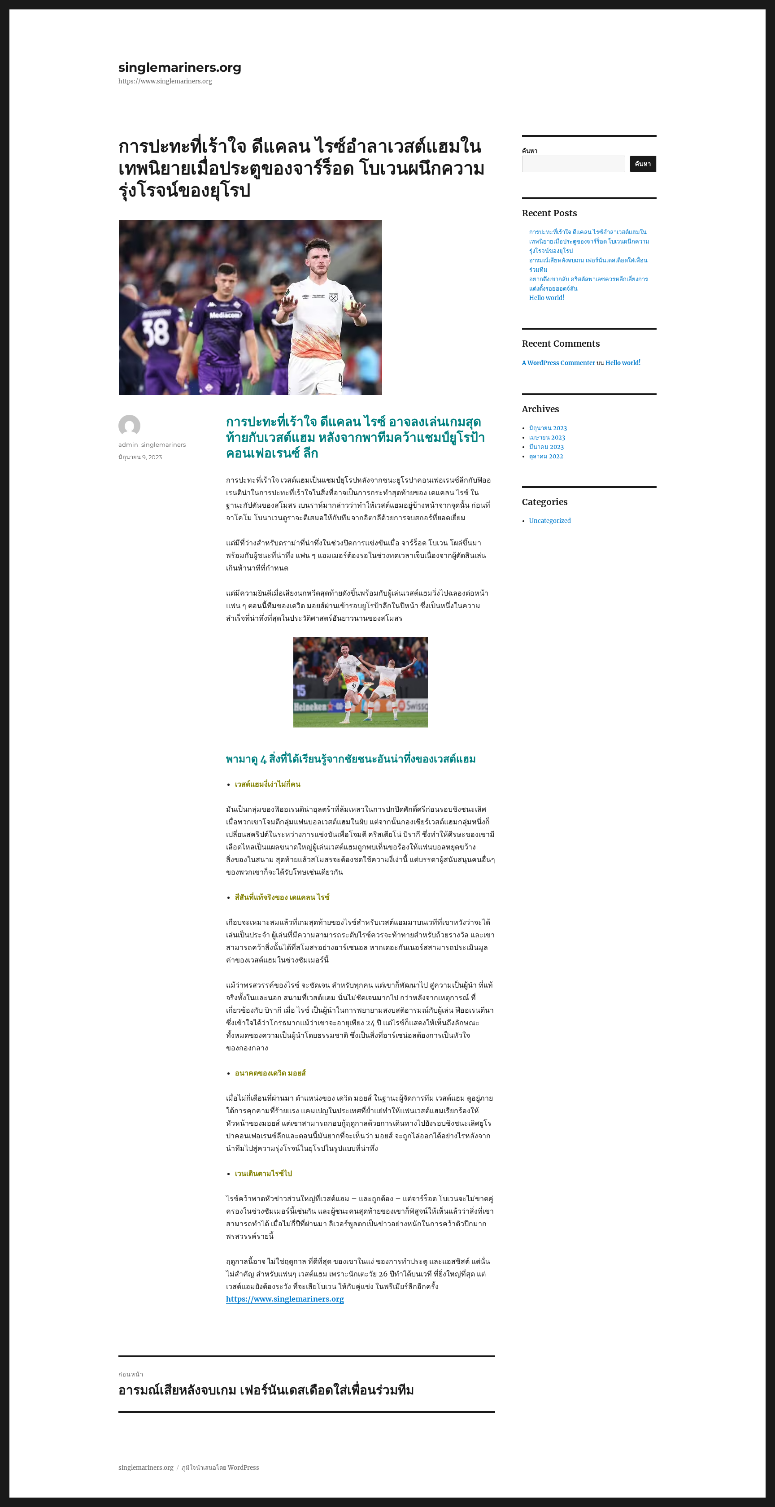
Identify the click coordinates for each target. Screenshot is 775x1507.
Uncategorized (550, 521)
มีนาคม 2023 (546, 447)
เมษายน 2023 (547, 437)
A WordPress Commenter (558, 363)
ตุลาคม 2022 (546, 456)
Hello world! (547, 298)
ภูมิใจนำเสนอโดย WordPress (220, 1468)
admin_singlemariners (152, 444)
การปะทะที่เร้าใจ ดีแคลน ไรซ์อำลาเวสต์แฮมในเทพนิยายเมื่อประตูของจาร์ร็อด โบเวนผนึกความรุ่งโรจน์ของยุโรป (589, 241)
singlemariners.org (180, 67)
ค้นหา (529, 151)
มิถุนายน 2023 (548, 428)
